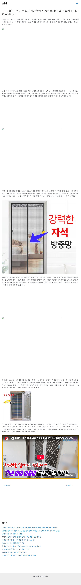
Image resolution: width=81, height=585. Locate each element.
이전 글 (7, 485)
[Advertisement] (40, 113)
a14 (4, 3)
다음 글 (69, 485)
